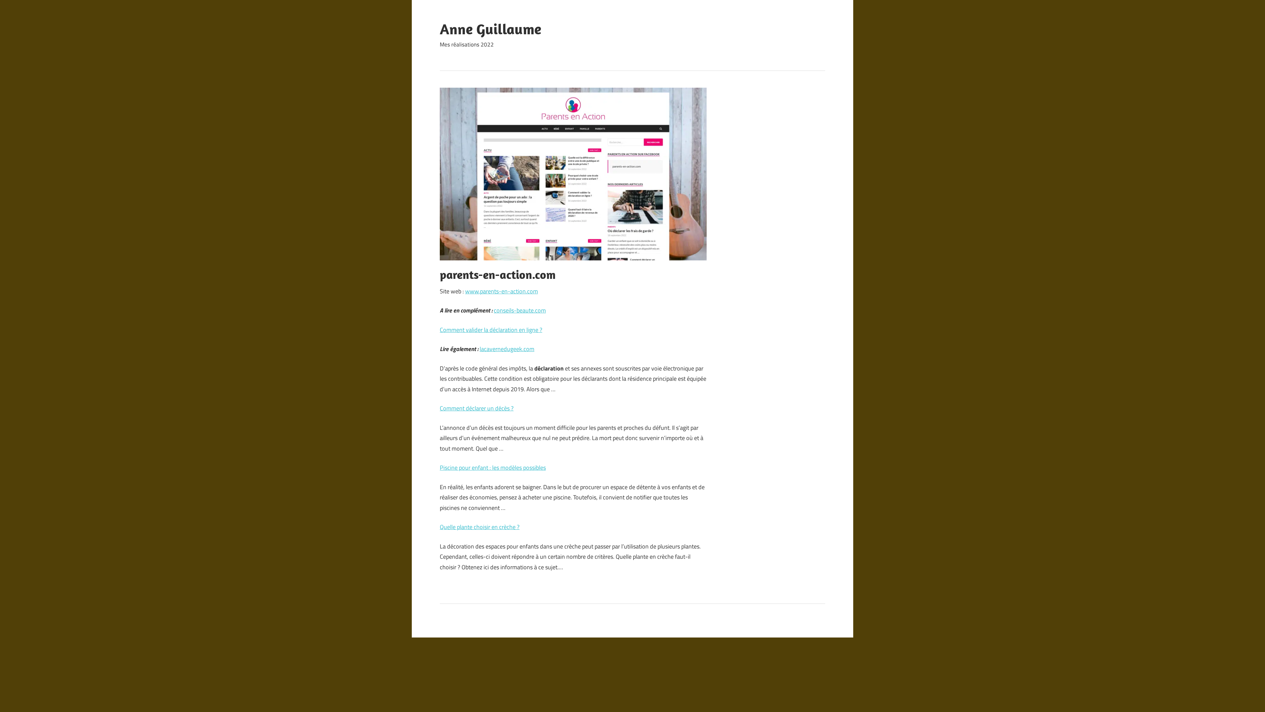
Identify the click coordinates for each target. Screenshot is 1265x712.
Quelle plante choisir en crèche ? (480, 526)
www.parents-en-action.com (501, 291)
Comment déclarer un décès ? (477, 408)
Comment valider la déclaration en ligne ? (491, 329)
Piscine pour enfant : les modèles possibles (493, 467)
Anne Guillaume (490, 29)
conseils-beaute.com (520, 310)
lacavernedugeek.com (507, 348)
